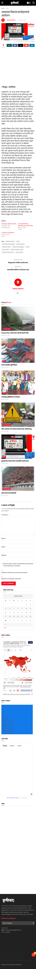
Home (2, 8)
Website (3, 555)
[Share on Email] (26, 45)
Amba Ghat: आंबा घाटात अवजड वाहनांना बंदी (14, 333)
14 (22, 612)
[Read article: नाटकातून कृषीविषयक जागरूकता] (18, 382)
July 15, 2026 (5, 431)
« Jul (4, 627)
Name (3, 538)
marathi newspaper (18, 247)
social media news (8, 252)
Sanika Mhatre (11, 20)
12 (13, 612)
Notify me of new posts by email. (11, 578)
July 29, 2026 (5, 367)
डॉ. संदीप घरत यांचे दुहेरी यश (7, 232)
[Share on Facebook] (15, 45)
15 (26, 612)
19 (13, 616)
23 (30, 616)
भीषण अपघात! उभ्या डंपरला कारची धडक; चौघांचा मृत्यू (16, 429)
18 (9, 616)
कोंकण (7, 8)
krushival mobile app (8, 244)
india (17, 241)
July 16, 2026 (5, 399)
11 (9, 612)
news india (5, 249)
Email (3, 547)
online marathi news (17, 249)
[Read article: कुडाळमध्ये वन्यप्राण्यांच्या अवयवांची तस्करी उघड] (18, 447)
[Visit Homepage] (14, 3)
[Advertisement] (18, 67)
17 (5, 616)
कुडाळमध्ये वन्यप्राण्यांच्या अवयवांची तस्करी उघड (15, 461)
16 (30, 612)
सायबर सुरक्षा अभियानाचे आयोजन (8, 224)
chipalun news (10, 241)
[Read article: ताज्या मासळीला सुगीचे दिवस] (18, 350)
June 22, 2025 (22, 20)
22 (26, 616)
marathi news (6, 247)
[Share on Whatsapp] (9, 45)
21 (22, 616)
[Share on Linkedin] (32, 45)
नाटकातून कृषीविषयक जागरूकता (10, 397)
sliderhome (6, 329)
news (27, 247)
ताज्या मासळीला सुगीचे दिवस (9, 365)
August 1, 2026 (5, 335)
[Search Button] (34, 3)
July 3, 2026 (5, 463)
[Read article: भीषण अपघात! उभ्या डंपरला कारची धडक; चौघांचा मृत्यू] (18, 414)
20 (18, 616)
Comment (5, 515)
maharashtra (20, 244)
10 (5, 612)
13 (18, 612)
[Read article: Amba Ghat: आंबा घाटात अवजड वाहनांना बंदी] (18, 318)
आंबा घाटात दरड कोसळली (8, 493)
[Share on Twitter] (20, 45)
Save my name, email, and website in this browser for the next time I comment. (18, 565)
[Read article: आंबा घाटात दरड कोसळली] (18, 479)
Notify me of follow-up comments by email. (14, 572)
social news (19, 252)
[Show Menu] (2, 3)
